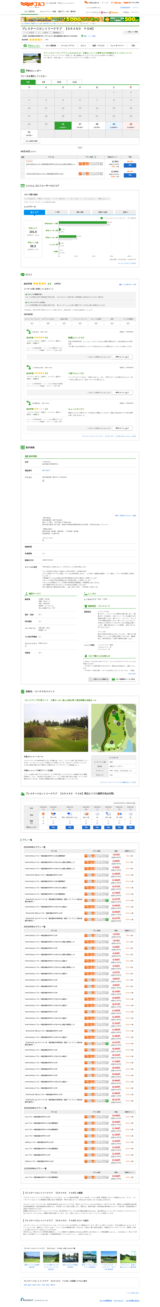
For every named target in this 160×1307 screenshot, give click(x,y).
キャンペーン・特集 (48, 11)
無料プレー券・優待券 (67, 11)
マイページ (135, 12)
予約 (130, 165)
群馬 (34, 1285)
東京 (47, 1285)
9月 (43, 82)
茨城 (25, 1285)
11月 (74, 82)
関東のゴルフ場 (36, 23)
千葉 (43, 1285)
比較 (22, 157)
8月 (28, 82)
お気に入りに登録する (100, 679)
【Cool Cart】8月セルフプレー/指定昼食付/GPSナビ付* (45, 174)
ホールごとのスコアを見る (127, 263)
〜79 (57, 212)
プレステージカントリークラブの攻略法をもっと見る (118, 782)
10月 (59, 82)
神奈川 (53, 1285)
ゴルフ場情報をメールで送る (125, 679)
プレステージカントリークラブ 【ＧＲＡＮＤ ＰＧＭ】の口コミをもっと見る (109, 436)
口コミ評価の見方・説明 (128, 284)
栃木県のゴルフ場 (49, 23)
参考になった (122, 357)
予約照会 (126, 12)
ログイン (136, 7)
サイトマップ (118, 1301)
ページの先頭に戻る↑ (132, 1293)
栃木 (29, 1285)
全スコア (34, 212)
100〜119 (102, 212)
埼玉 (38, 1285)
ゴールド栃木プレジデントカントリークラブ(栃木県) (51, 1267)
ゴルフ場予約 (29, 11)
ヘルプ (106, 3)
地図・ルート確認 (90, 36)
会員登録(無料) (125, 7)
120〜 (125, 212)
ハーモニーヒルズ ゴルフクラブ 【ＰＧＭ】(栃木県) (108, 1267)
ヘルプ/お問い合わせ (132, 1301)
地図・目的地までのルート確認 (125, 515)
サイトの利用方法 (106, 1301)
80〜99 (80, 212)
